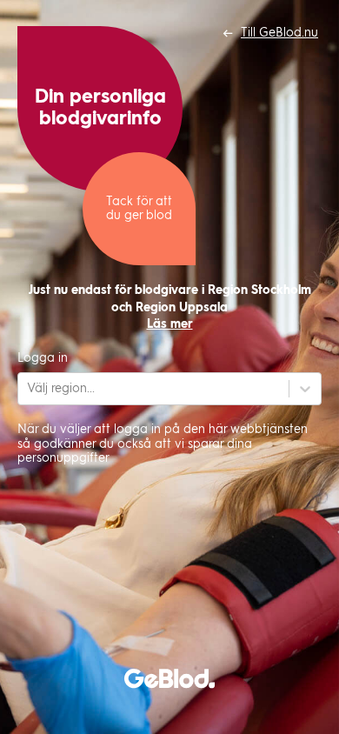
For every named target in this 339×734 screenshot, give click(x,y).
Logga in (42, 358)
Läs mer (170, 324)
